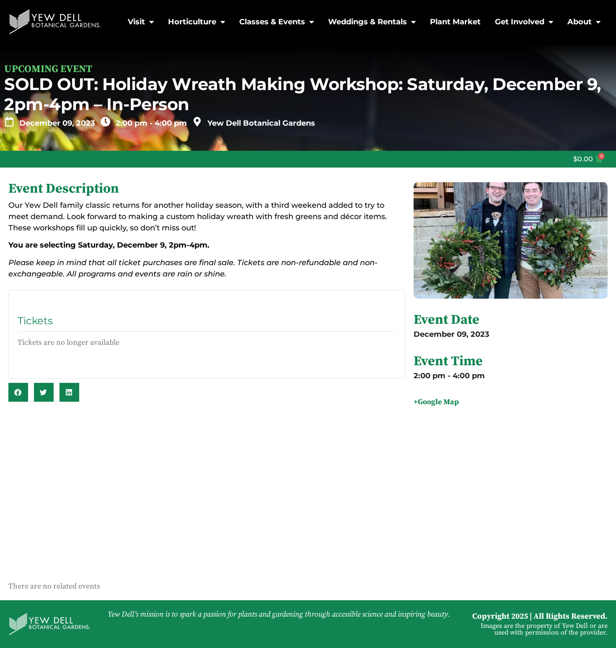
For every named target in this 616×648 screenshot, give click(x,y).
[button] (18, 392)
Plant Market (455, 21)
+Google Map (436, 402)
